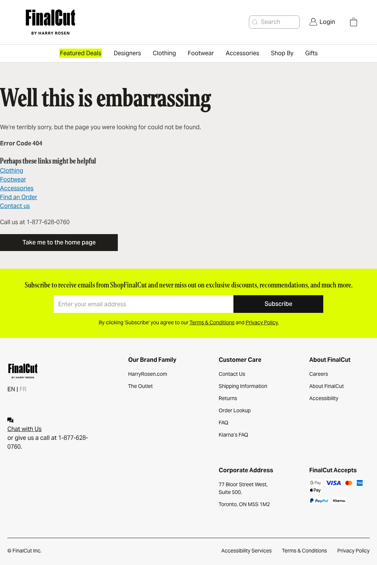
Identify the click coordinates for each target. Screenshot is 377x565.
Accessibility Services (246, 550)
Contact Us (232, 374)
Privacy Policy (353, 550)
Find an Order (18, 197)
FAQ (223, 422)
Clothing (11, 170)
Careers (318, 374)
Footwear (13, 179)
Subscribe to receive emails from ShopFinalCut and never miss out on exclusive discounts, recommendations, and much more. (189, 285)
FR (23, 389)
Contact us (15, 206)
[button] (255, 22)
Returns (228, 398)
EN (11, 389)
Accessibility (323, 398)
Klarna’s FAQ (233, 434)
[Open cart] (353, 22)
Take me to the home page (59, 242)
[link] (322, 22)
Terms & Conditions (304, 550)
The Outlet (140, 386)
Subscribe (278, 304)
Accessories (17, 188)
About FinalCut (326, 386)
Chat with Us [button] (24, 429)
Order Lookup (235, 410)
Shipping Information (243, 386)
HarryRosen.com (147, 374)
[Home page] (72, 22)
